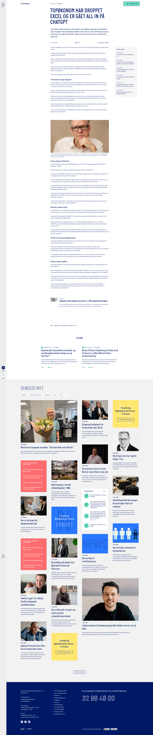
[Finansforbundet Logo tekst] (25, 4)
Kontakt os (57, 695)
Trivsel (61, 395)
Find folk (56, 702)
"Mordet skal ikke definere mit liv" (125, 55)
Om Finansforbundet (60, 691)
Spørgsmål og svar (59, 714)
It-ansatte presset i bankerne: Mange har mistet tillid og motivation (32, 488)
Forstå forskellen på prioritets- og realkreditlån (125, 70)
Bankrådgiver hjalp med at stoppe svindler (124, 93)
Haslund (103, 42)
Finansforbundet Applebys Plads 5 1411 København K (32, 692)
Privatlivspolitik (58, 705)
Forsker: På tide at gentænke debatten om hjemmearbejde (125, 63)
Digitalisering (57, 325)
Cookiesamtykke (59, 707)
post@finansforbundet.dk (28, 699)
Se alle (104, 491)
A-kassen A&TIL (58, 711)
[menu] (3, 369)
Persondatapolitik (59, 709)
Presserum (57, 700)
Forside (53, 4)
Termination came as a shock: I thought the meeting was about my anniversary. (33, 477)
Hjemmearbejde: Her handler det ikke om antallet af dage (125, 85)
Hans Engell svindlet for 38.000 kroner (126, 78)
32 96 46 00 (98, 698)
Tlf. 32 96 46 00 (25, 697)
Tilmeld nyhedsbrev (64, 524)
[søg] (3, 376)
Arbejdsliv (24, 395)
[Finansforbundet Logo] (3, 5)
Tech (75, 325)
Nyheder (60, 4)
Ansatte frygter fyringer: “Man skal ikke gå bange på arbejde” (32, 470)
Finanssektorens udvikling (67, 325)
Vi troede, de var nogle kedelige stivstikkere (33, 482)
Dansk (22, 729)
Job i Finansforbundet (60, 693)
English (29, 729)
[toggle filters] (66, 395)
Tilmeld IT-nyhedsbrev (125, 419)
